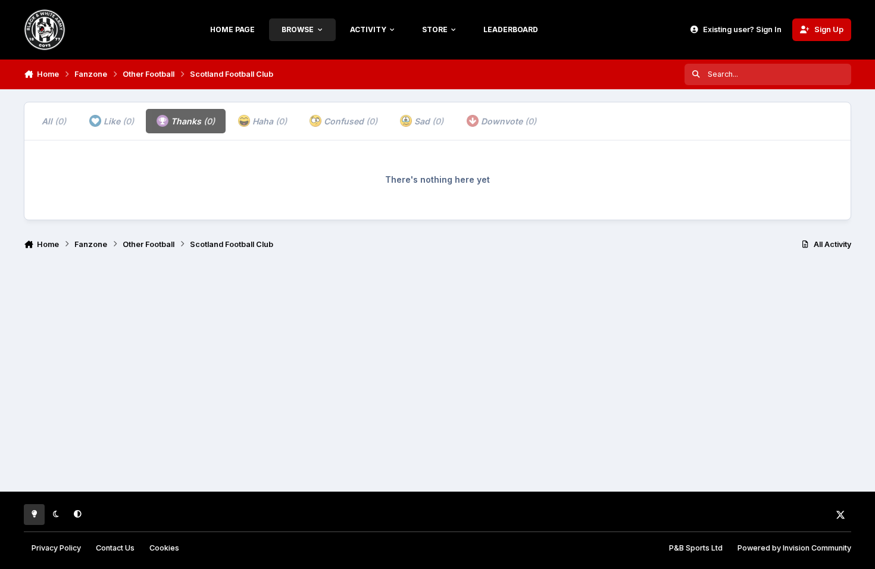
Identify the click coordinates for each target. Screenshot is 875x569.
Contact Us (115, 547)
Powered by (794, 547)
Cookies (164, 547)
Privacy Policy (56, 547)
